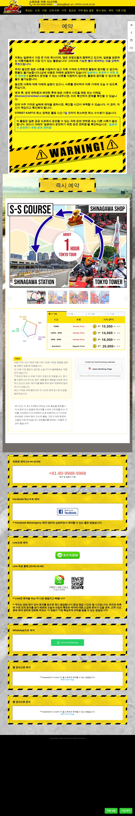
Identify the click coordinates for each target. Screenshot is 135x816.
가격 (64, 10)
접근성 (72, 10)
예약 (111, 10)
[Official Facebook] (131, 32)
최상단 (28, 10)
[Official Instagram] (131, 40)
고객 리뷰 (54, 10)
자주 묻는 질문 (86, 10)
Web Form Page (67, 680)
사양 (44, 10)
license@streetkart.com (31, 96)
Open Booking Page (102, 369)
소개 (37, 10)
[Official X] (131, 25)
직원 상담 (111, 810)
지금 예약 (125, 810)
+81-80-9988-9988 (67, 473)
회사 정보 (101, 10)
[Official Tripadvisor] (131, 48)
